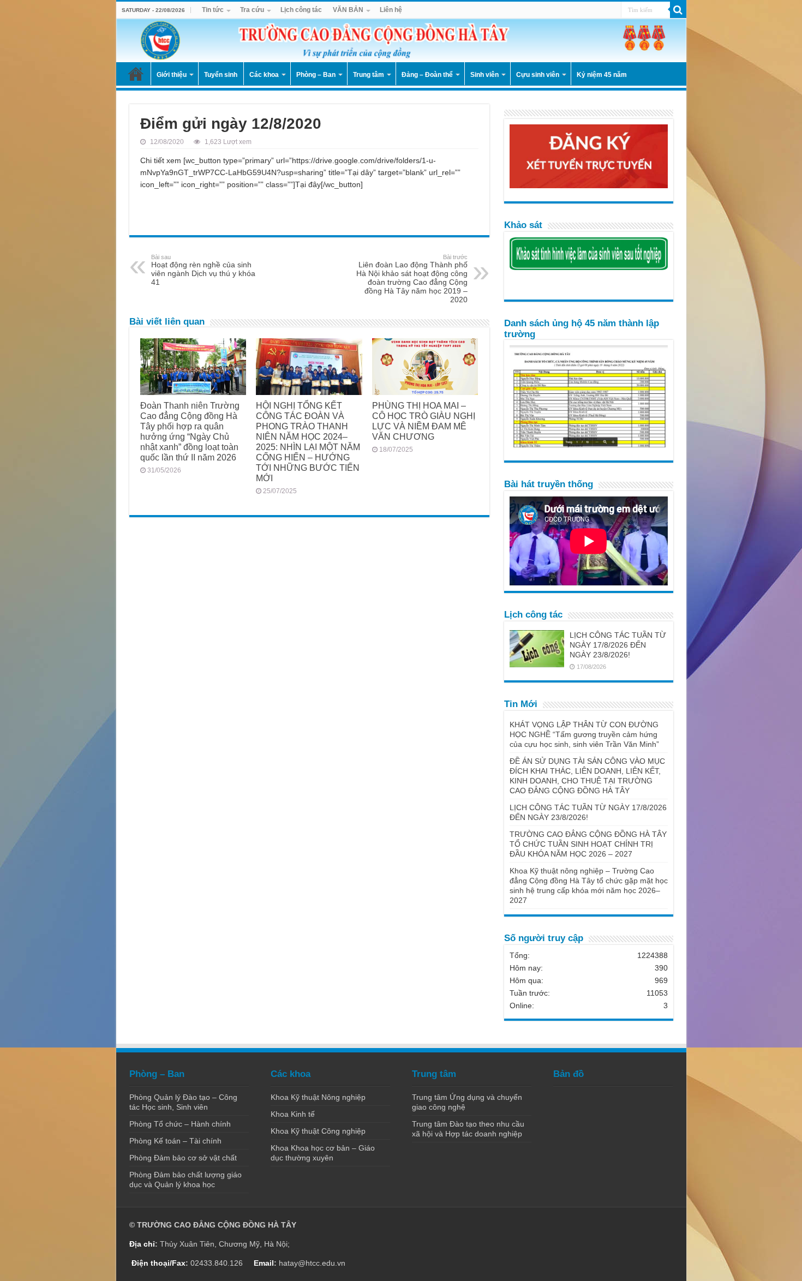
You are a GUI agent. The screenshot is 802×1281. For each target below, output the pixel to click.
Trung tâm (368, 75)
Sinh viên (484, 75)
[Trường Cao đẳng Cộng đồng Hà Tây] (401, 40)
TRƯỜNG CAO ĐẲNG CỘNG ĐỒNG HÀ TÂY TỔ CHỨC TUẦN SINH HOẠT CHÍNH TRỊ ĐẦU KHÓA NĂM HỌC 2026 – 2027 (588, 844)
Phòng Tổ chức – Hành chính (180, 1124)
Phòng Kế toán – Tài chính (175, 1140)
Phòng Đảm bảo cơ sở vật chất (183, 1157)
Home (136, 73)
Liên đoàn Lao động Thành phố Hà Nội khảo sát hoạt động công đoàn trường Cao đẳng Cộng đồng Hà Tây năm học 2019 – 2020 (412, 279)
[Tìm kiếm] (678, 10)
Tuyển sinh (220, 75)
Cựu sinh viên (537, 75)
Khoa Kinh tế (293, 1114)
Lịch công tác (301, 10)
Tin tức (213, 10)
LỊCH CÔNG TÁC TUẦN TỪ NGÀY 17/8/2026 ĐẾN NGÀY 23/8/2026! (618, 645)
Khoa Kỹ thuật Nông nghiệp (318, 1097)
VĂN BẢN (348, 10)
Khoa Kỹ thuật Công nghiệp (318, 1131)
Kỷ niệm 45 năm (602, 75)
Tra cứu (252, 10)
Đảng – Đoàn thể (427, 75)
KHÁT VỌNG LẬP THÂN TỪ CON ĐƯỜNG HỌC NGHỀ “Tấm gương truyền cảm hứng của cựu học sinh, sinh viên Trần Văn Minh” (584, 734)
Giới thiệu (172, 75)
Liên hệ (391, 10)
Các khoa (264, 75)
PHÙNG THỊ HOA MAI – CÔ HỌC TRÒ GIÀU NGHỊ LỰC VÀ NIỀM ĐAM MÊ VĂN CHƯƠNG (423, 420)
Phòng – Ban (316, 75)
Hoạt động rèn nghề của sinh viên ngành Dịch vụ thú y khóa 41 (203, 270)
